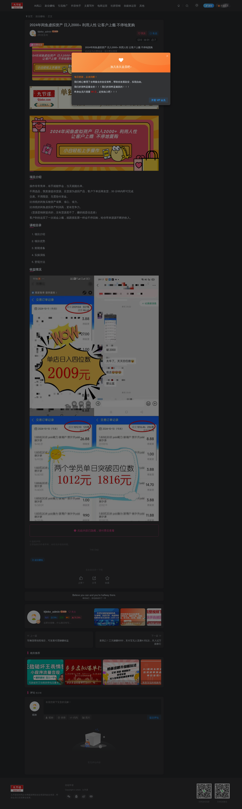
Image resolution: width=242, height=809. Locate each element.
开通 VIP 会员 (158, 100)
